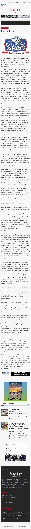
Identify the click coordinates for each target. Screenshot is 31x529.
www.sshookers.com (6, 368)
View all (28, 404)
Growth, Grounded (14, 409)
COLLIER (4, 518)
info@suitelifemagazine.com (12, 504)
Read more (18, 487)
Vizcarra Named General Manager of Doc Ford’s (19, 2)
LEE (17, 518)
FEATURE (12, 411)
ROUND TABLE (20, 512)
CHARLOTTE (19, 515)
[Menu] (15, 23)
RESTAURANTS (4, 28)
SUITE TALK (5, 512)
